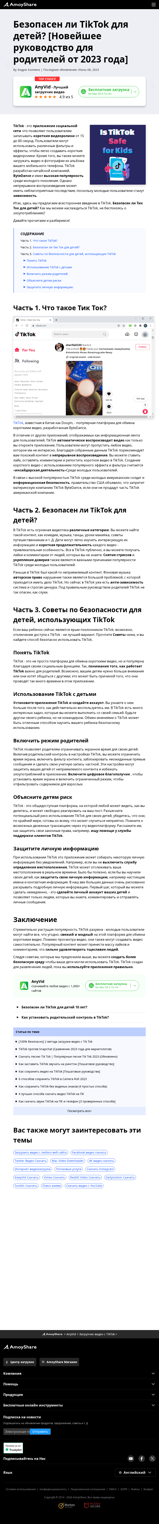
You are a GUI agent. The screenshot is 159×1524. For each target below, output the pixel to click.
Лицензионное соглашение (88, 1489)
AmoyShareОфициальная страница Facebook (141, 1458)
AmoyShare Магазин (62, 1362)
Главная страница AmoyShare (19, 4)
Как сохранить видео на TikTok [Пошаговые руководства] (59, 1071)
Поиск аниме (51, 1186)
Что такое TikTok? (45, 241)
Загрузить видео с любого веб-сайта (41, 1152)
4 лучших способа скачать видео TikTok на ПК (51, 1094)
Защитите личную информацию (50, 287)
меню (154, 4)
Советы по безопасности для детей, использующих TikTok (74, 254)
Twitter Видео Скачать (30, 1161)
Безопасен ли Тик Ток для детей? (56, 247)
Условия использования (21, 1489)
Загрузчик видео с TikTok (97, 1334)
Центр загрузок (22, 1362)
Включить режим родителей (47, 274)
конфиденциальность (53, 1489)
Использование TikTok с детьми (49, 267)
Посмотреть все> (79, 1111)
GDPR (123, 1489)
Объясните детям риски (44, 280)
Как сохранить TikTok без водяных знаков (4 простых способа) (63, 1086)
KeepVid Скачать (27, 1177)
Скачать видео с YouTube (84, 1186)
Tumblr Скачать (26, 1186)
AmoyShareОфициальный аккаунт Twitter (152, 1458)
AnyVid (71, 1334)
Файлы (135, 1489)
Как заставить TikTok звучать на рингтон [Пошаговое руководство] (66, 1064)
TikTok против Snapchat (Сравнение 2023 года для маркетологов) (65, 1049)
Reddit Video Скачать (85, 1177)
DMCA (113, 1489)
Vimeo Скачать (54, 1177)
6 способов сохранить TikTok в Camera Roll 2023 (53, 1079)
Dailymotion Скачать (120, 1177)
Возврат (148, 1489)
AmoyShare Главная (19, 1347)
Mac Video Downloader (68, 1161)
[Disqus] (79, 1261)
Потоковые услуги (68, 1169)
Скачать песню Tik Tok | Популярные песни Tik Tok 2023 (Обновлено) (68, 1056)
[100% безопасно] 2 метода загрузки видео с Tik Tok (55, 1041)
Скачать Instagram (100, 1169)
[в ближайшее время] (131, 1458)
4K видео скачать (101, 1161)
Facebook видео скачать (89, 1152)
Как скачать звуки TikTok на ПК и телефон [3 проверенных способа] (67, 1101)
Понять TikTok (36, 260)
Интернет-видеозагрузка (33, 1169)
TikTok (18, 423)
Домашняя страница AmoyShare (52, 1334)
